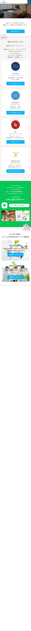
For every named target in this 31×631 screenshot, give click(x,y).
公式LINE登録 (20, 205)
